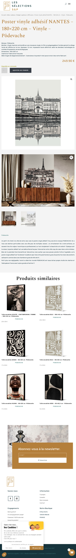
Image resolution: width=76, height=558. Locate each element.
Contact (42, 503)
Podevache (4, 235)
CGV (21, 553)
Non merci (9, 548)
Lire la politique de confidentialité (13, 541)
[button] (4, 554)
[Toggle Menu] (69, 4)
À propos (42, 494)
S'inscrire (42, 460)
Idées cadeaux (11, 15)
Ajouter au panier (20, 70)
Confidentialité (51, 553)
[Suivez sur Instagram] (16, 498)
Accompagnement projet (16, 514)
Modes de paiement (31, 553)
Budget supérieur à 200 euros (25, 15)
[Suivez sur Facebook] (10, 498)
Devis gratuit (12, 512)
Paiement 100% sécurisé (15, 517)
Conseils (42, 497)
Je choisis (23, 548)
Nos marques (44, 500)
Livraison (42, 553)
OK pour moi (36, 548)
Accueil (3, 15)
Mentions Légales (13, 553)
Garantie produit (13, 520)
